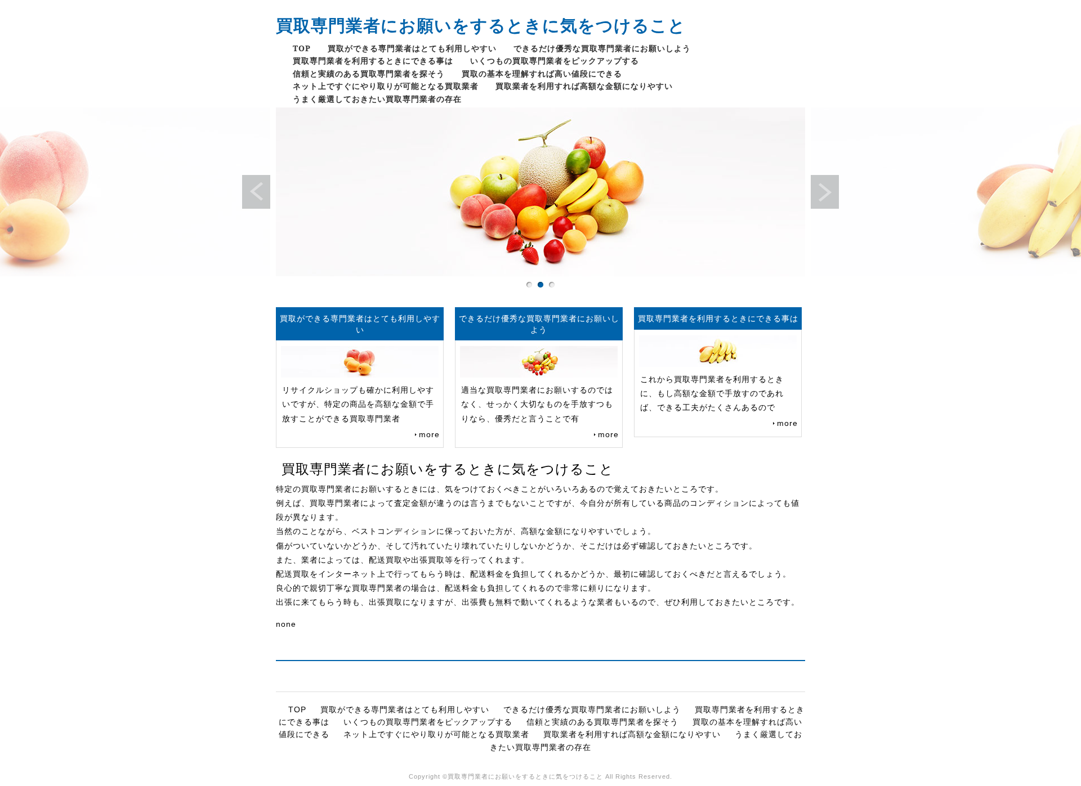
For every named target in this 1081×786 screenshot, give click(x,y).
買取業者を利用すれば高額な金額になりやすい (584, 85)
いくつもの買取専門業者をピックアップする (554, 60)
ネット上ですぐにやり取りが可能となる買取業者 (386, 85)
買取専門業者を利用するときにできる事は (373, 60)
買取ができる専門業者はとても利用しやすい (412, 48)
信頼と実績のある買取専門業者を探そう (369, 73)
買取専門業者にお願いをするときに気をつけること (481, 25)
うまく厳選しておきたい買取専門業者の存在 (377, 98)
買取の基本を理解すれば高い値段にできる (542, 73)
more (429, 434)
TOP (302, 48)
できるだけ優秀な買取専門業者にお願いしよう (602, 48)
